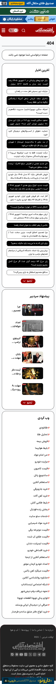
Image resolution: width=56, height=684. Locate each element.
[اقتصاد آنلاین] (44, 30)
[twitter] (30, 654)
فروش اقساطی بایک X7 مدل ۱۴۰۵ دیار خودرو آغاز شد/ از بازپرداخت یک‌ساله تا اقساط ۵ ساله (28, 176)
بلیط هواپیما (41, 448)
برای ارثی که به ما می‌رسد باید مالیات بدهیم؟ (29, 243)
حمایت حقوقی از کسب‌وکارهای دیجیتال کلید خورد (28, 133)
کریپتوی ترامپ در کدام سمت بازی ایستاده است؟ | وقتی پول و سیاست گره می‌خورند (16, 340)
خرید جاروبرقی (40, 489)
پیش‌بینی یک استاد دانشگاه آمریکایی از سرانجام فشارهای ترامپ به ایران (28, 252)
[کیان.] (28, 18)
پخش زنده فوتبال (39, 509)
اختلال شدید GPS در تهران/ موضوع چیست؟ (29, 207)
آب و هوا (14, 630)
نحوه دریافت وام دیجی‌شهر (34, 591)
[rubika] (17, 654)
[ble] (12, 654)
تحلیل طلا (42, 434)
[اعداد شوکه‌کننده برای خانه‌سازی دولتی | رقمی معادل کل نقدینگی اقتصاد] (32, 326)
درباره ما (49, 630)
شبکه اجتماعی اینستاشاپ (34, 584)
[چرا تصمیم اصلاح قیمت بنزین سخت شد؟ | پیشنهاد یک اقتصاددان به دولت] (32, 310)
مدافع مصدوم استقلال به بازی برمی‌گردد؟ (30, 272)
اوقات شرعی (47, 637)
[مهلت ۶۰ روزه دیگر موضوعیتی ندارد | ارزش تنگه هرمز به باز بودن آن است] (32, 389)
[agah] (28, 3)
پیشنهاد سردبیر (39, 296)
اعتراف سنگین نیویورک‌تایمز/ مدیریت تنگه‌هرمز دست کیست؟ (28, 111)
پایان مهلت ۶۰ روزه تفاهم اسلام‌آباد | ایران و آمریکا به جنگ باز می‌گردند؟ (16, 356)
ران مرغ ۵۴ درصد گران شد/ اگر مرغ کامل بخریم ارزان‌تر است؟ (28, 263)
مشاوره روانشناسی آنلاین (35, 578)
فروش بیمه (42, 441)
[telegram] (39, 654)
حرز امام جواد (41, 455)
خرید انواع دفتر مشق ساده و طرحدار (30, 612)
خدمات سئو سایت (38, 516)
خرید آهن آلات (40, 496)
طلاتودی (43, 428)
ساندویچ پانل (41, 475)
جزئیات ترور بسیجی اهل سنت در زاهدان (31, 91)
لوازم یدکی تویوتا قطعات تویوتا (32, 598)
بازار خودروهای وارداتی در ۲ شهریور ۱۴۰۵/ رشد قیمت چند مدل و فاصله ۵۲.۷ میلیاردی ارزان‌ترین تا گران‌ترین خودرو (28, 83)
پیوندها (25, 630)
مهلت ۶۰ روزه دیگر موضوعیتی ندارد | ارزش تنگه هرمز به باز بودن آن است (15, 388)
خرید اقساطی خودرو (38, 550)
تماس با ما (37, 630)
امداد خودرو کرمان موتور (35, 564)
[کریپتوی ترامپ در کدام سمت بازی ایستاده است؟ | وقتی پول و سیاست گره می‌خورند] (32, 341)
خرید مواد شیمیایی (38, 523)
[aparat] (44, 654)
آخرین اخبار (42, 70)
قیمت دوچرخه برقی (38, 530)
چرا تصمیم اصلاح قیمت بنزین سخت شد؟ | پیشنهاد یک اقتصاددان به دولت (28, 234)
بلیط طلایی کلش (39, 503)
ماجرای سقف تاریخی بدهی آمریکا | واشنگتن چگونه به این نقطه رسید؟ (28, 100)
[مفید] (28, 680)
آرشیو (29, 281)
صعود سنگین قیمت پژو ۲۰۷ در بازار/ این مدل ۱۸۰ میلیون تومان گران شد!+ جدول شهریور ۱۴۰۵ (28, 123)
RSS (36, 637)
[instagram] (26, 654)
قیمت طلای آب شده (38, 537)
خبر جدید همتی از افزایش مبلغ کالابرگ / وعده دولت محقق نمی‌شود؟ (28, 165)
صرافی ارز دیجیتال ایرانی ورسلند (31, 605)
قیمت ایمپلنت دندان (37, 543)
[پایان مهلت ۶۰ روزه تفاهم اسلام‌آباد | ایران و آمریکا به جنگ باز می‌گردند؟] (32, 357)
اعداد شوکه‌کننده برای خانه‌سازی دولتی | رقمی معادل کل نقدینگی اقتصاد (15, 324)
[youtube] (21, 654)
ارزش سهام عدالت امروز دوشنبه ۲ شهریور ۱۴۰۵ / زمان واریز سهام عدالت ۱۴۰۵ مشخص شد (28, 216)
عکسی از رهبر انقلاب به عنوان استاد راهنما (31, 225)
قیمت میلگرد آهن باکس (36, 571)
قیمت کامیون (41, 469)
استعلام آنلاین (40, 482)
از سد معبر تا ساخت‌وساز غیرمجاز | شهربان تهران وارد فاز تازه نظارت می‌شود (28, 144)
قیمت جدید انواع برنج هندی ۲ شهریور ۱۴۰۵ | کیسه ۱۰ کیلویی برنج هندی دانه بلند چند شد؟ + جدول (28, 188)
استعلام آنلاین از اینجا (36, 557)
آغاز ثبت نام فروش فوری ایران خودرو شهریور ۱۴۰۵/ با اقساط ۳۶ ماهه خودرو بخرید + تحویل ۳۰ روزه (28, 198)
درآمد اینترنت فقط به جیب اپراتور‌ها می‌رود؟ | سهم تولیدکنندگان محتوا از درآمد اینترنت (28, 154)
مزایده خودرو (41, 462)
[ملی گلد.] (28, 11)
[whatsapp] (35, 654)
